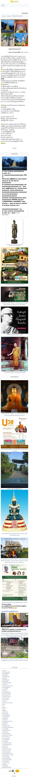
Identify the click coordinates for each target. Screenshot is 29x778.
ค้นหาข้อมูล (5, 675)
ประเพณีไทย (5, 689)
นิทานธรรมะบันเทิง (7, 696)
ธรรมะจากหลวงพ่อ (7, 693)
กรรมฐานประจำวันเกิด (8, 735)
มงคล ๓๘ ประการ (7, 750)
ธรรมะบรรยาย (6, 698)
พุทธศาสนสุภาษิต (6, 752)
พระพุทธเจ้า (5, 741)
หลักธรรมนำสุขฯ (6, 733)
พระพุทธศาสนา (6, 716)
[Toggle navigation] (3, 5)
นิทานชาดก (5, 747)
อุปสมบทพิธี (5, 766)
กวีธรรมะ (5, 701)
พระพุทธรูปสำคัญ (6, 758)
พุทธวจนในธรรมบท (7, 749)
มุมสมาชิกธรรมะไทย (7, 682)
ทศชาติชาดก (5, 746)
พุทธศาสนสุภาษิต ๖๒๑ (8, 753)
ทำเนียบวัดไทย (6, 761)
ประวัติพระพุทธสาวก (7, 744)
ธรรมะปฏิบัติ (5, 729)
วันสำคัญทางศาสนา (7, 767)
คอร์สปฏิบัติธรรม (6, 715)
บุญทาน (4, 707)
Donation (5, 684)
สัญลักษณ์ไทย (6, 681)
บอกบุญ (9, 16)
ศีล (3, 706)
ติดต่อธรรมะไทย (6, 676)
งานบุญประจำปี (6, 738)
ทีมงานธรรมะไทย (6, 672)
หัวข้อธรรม (5, 719)
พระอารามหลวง (6, 762)
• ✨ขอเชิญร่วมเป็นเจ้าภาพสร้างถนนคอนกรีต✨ (14, 284)
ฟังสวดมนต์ (5, 713)
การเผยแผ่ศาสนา (6, 687)
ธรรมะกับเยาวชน (6, 695)
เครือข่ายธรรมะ (6, 679)
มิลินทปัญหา (5, 722)
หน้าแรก (4, 16)
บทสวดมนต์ (5, 732)
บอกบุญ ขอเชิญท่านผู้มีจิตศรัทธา (14, 489)
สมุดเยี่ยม (5, 678)
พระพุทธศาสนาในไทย (7, 759)
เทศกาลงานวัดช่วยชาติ (8, 686)
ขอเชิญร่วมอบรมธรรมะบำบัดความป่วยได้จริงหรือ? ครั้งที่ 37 (15, 602)
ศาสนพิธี (5, 764)
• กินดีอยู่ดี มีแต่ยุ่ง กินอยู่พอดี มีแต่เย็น (14, 334)
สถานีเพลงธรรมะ (6, 726)
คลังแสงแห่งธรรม (6, 730)
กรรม (4, 704)
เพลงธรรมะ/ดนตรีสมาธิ (8, 727)
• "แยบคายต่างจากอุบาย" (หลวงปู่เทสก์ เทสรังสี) (14, 372)
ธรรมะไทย (14, 776)
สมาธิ (4, 709)
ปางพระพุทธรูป (6, 756)
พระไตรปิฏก (5, 718)
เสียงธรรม (5, 724)
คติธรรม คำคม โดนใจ (7, 702)
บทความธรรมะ (6, 699)
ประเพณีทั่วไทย (6, 739)
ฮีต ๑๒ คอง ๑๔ (6, 736)
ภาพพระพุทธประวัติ (7, 742)
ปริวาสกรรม (5, 712)
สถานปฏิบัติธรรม (6, 692)
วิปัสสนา (4, 710)
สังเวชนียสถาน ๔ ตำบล (8, 755)
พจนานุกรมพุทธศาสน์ (7, 721)
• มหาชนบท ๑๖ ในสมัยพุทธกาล (14, 245)
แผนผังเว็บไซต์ (6, 673)
